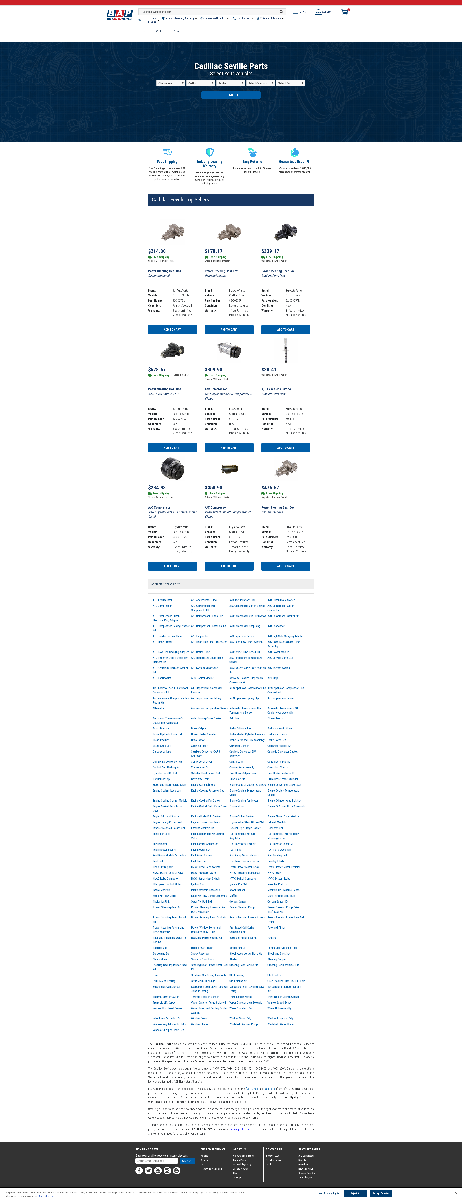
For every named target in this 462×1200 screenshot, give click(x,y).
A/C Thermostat (162, 678)
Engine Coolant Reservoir (167, 790)
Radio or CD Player (202, 948)
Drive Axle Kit (237, 779)
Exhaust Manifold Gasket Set (169, 828)
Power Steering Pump (242, 907)
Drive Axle (303, 1160)
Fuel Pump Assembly (279, 849)
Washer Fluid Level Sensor (168, 1008)
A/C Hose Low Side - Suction (246, 642)
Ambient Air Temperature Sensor (209, 708)
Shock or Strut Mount (203, 959)
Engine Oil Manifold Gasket (206, 816)
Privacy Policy (239, 1160)
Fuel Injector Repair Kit (280, 844)
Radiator (272, 937)
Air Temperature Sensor (281, 698)
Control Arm (236, 761)
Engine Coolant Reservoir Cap (207, 790)
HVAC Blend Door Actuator (206, 867)
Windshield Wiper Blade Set (168, 1030)
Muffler (233, 896)
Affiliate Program (241, 1168)
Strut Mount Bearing (164, 981)
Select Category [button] (257, 83)
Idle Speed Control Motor (167, 884)
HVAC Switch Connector (243, 878)
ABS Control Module (202, 678)
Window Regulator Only (280, 1018)
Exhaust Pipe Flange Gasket (245, 828)
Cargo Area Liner (162, 751)
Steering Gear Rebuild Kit (243, 965)
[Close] (456, 1193)
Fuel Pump (235, 849)
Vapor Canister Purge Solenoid (208, 1002)
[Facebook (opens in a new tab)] (139, 1170)
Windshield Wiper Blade (280, 1024)
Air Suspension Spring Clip (244, 698)
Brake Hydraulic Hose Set (167, 734)
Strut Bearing (236, 975)
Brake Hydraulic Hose (279, 728)
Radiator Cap (160, 948)
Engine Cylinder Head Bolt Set (284, 800)
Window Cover (199, 1018)
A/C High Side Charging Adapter (285, 636)
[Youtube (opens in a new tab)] (158, 1170)
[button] (149, 20)
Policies (204, 1155)
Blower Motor (275, 718)
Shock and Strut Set (278, 953)
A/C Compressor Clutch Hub (207, 616)
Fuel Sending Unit (277, 855)
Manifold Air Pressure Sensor (283, 890)
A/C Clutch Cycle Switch (281, 600)
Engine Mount (237, 806)
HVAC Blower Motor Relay (244, 867)
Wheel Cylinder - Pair (241, 1008)
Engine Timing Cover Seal (167, 822)
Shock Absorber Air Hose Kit (245, 953)
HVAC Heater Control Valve (168, 872)
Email (268, 1164)
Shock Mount (160, 959)
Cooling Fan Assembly (241, 767)
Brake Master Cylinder (203, 734)
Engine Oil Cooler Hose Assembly (286, 806)
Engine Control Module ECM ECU (247, 784)
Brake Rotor (198, 740)
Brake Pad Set (161, 740)
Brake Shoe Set (162, 746)
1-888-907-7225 (272, 1155)
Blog (235, 1173)
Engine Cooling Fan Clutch (205, 800)
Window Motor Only (240, 1018)
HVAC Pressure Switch (204, 872)
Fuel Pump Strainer (202, 855)
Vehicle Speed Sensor (280, 1002)
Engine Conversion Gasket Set (284, 784)
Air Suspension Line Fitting (206, 698)
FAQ (202, 1164)
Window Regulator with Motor (169, 1024)
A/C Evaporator (199, 636)
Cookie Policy (45, 1196)
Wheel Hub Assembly (279, 1008)
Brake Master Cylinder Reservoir (247, 734)
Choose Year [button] (165, 83)
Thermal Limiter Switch (166, 997)
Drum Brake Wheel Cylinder (282, 779)
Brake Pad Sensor (277, 734)
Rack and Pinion (276, 927)
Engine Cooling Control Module (170, 800)
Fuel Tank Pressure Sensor (244, 861)
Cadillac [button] (192, 83)
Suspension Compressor (166, 986)
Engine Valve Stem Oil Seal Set (246, 822)
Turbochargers (305, 1177)
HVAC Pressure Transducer (244, 872)
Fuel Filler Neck (161, 834)
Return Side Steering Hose (282, 948)
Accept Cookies (381, 1193)
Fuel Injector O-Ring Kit (242, 844)
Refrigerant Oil (237, 948)
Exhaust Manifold (276, 822)
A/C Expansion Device (241, 636)
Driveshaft (303, 1164)
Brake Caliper (198, 728)
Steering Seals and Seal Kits (283, 965)
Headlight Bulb (275, 861)
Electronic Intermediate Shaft (169, 784)
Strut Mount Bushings (203, 981)
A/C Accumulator (162, 600)
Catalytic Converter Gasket (282, 751)
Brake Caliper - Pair (240, 728)
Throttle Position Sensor (205, 997)
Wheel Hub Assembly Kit (166, 1018)
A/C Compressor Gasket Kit (283, 616)
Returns (204, 1160)
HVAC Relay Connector (166, 878)
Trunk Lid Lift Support (165, 1002)
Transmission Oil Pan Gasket (283, 997)
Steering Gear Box (306, 1173)
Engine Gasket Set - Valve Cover (209, 806)
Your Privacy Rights (329, 1193)
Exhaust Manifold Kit (202, 828)
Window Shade (199, 1024)
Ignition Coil (197, 884)
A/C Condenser (276, 626)
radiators (269, 1089)
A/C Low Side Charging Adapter (171, 652)
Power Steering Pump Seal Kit (208, 917)
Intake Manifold (161, 890)
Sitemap (237, 1177)
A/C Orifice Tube (200, 652)
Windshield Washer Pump (243, 1024)
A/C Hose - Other (162, 642)
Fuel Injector (160, 844)
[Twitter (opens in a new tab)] (148, 1170)
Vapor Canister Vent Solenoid (245, 1002)
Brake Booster (161, 728)
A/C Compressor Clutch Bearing (247, 606)
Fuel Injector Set (200, 849)
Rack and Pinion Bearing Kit (206, 937)
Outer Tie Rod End (201, 901)
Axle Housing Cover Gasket (206, 718)
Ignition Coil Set (238, 884)
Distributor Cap (161, 779)
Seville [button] (222, 83)
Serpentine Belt (161, 953)
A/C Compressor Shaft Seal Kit (208, 626)
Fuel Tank (158, 861)
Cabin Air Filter (199, 746)
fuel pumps (252, 1089)
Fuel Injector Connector (204, 844)
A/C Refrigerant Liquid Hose (207, 658)
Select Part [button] (284, 83)
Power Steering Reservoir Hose (247, 917)
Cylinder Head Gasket (165, 773)
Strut (155, 975)
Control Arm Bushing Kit (166, 767)
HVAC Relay (274, 872)
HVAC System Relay (278, 878)
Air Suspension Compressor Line (247, 688)
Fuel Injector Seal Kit (164, 849)
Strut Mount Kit (238, 981)
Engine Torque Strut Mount (206, 822)
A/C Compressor (162, 606)
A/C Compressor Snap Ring (244, 626)
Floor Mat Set (275, 828)
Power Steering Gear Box (167, 907)
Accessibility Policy (242, 1164)
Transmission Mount (240, 997)
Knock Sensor (237, 890)
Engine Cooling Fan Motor (243, 800)
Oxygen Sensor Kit (277, 901)
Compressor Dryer (201, 761)
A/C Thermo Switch (278, 668)
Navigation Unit (161, 901)
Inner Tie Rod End (277, 884)
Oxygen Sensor (237, 901)
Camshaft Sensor (239, 746)
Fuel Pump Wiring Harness (244, 855)
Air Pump (272, 678)
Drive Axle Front (200, 779)
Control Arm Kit (199, 767)
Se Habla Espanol (274, 1160)
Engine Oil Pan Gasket (241, 816)
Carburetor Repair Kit (279, 746)
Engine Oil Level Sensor (166, 816)
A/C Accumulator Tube (204, 600)
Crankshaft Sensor (277, 767)
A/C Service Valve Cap (280, 658)
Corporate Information (243, 1155)
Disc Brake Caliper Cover (243, 773)
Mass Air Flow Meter (164, 896)
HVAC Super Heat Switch (205, 878)
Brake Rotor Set (276, 740)
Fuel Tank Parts (200, 861)
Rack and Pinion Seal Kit (243, 937)
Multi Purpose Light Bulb (281, 896)
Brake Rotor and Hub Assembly (247, 740)
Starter (233, 959)
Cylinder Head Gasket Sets (206, 773)
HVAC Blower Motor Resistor (283, 867)
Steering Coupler (276, 959)
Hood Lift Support (163, 867)
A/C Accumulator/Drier (242, 600)
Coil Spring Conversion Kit (167, 761)
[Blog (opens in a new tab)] (176, 1170)
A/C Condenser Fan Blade (167, 636)
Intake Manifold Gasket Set (206, 890)
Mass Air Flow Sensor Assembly (209, 896)
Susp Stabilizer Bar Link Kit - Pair (286, 981)
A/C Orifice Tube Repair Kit (244, 652)
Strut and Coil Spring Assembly (208, 975)
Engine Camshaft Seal (203, 784)
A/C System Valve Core (204, 668)
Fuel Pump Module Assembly (169, 855)
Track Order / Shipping (211, 1168)
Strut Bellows (275, 975)
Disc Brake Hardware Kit (281, 773)
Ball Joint (234, 718)
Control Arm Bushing (278, 761)
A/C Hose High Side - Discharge (209, 642)
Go (231, 95)
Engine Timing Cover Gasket (283, 816)
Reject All (355, 1193)
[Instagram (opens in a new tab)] (167, 1170)
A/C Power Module (278, 652)
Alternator (158, 708)
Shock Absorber (200, 953)
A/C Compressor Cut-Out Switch (247, 616)
